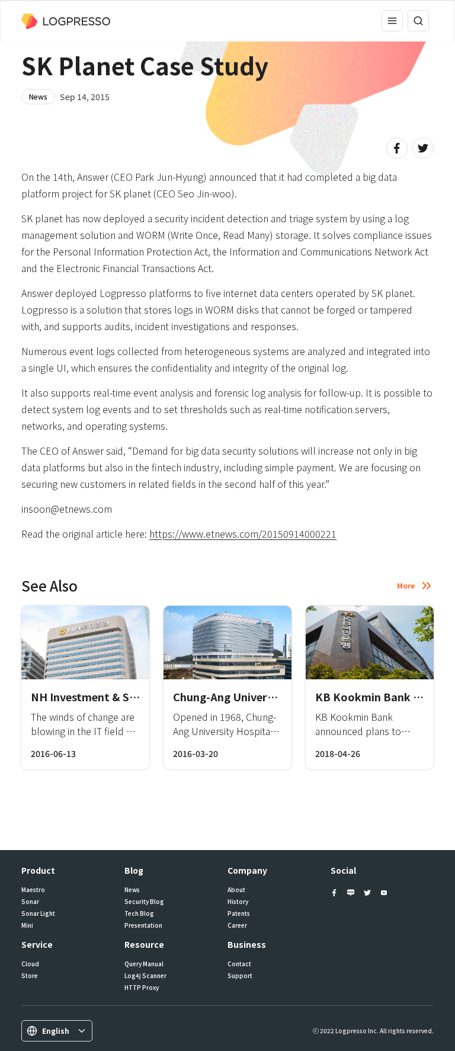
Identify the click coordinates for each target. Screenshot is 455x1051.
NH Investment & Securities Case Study (133, 696)
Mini (27, 925)
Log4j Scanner (145, 975)
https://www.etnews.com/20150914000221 (243, 533)
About (236, 889)
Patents (239, 913)
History (238, 901)
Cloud (30, 963)
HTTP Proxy (141, 987)
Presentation (143, 925)
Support (240, 975)
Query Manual (144, 963)
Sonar (30, 901)
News (38, 96)
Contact (239, 963)
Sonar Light (38, 913)
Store (29, 975)
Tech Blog (139, 913)
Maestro (33, 889)
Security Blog (144, 901)
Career (237, 925)
